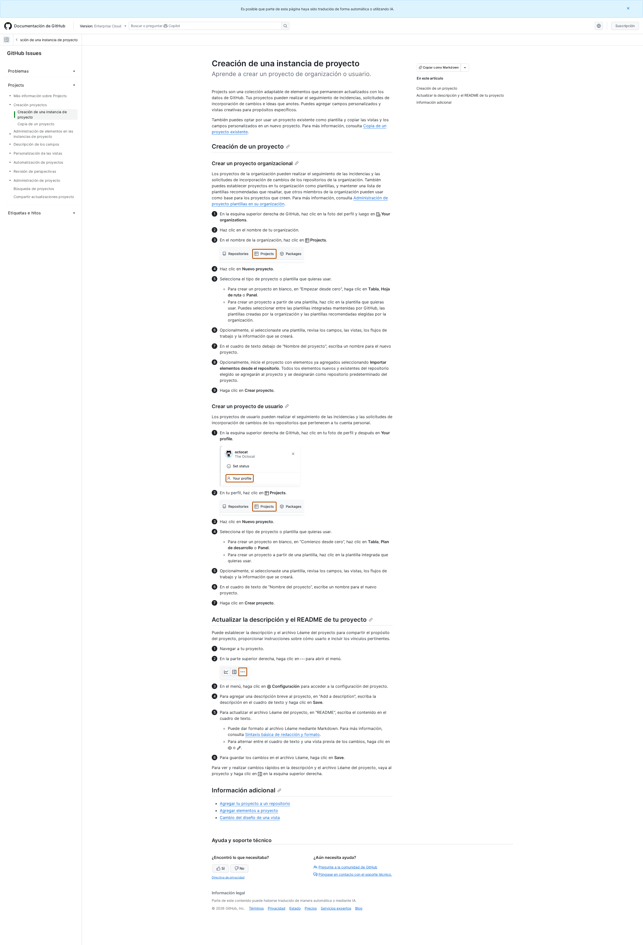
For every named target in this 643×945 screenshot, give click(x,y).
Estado (295, 908)
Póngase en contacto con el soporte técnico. (355, 874)
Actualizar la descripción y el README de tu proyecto (289, 619)
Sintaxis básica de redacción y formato (282, 734)
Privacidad (276, 908)
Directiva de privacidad (228, 877)
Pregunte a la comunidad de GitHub (347, 867)
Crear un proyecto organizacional (252, 163)
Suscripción (625, 26)
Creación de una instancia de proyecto (46, 40)
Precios (311, 908)
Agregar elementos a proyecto (249, 810)
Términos (256, 908)
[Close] (629, 8)
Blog (358, 908)
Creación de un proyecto (248, 146)
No (242, 868)
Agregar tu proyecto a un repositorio (255, 803)
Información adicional (243, 790)
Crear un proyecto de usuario (247, 406)
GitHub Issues (24, 53)
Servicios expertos (336, 908)
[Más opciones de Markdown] (465, 68)
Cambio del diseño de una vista (250, 817)
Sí (223, 868)
